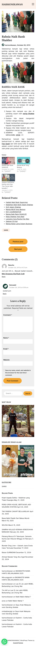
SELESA (5, 525)
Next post (18, 249)
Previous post (18, 242)
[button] (4, 642)
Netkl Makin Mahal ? (23, 597)
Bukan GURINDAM (9, 552)
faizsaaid (12, 285)
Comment (7, 315)
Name (6, 338)
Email (6, 349)
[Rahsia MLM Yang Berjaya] (23, 160)
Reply (4, 276)
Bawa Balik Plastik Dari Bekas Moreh (15, 518)
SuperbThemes (18, 643)
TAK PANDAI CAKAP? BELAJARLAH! (15, 511)
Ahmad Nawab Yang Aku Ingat (13, 557)
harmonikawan (7, 571)
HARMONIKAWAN (12, 4)
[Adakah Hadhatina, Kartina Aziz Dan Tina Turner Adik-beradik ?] (8, 177)
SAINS (6, 230)
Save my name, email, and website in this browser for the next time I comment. (18, 372)
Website (6, 360)
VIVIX (18, 135)
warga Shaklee (28, 114)
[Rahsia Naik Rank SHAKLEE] (8, 160)
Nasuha (11, 265)
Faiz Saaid (6, 144)
